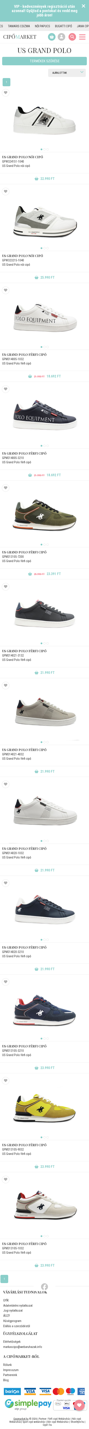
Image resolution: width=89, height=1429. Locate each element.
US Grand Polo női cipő (22, 157)
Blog (6, 1380)
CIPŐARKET (19, 36)
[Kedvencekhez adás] (5, 92)
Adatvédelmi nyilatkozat (18, 1305)
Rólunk (7, 1365)
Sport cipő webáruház (33, 1421)
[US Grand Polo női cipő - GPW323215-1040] (44, 219)
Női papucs (30, 26)
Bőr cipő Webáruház (58, 1421)
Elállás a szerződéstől (16, 1326)
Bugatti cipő (51, 26)
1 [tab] (41, 149)
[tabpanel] (44, 120)
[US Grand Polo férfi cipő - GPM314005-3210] (44, 417)
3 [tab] (47, 149)
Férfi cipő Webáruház (59, 1418)
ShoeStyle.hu (77, 1421)
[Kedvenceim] (79, 1405)
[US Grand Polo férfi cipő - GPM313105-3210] (44, 1009)
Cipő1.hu (47, 1424)
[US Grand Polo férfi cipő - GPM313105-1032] (44, 1207)
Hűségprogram (12, 1321)
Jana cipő (72, 26)
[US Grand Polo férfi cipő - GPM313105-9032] (44, 1108)
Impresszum (11, 1370)
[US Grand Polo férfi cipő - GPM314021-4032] (44, 713)
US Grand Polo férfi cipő (24, 355)
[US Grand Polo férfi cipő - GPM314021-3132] (44, 614)
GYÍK (6, 1300)
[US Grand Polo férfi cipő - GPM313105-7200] (44, 515)
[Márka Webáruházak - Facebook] (44, 1287)
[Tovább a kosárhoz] (52, 37)
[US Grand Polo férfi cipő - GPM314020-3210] (44, 911)
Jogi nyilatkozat (13, 1310)
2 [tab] (44, 149)
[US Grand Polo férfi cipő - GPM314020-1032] (44, 812)
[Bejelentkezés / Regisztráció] (61, 37)
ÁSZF (6, 1315)
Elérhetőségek (12, 1341)
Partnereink (10, 1375)
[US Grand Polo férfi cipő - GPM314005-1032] (44, 318)
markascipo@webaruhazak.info (22, 1347)
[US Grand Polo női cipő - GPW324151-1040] (44, 120)
